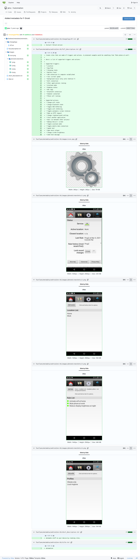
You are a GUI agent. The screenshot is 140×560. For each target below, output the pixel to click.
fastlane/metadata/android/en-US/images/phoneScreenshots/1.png (61, 195)
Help (18, 2)
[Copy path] (77, 39)
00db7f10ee (130, 28)
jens (9, 8)
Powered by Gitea (8, 558)
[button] (107, 8)
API (137, 558)
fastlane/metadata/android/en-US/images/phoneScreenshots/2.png (61, 279)
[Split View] (130, 34)
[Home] (4, 2)
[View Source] (127, 139)
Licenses (130, 558)
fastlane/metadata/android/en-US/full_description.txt (57, 49)
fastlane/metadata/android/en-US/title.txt (52, 542)
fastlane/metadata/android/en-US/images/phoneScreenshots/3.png (61, 364)
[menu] (134, 34)
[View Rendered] (130, 139)
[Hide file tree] (4, 35)
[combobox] (125, 34)
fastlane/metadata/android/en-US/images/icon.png (55, 139)
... (6, 23)
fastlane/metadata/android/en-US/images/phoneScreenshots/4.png (61, 448)
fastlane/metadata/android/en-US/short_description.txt (57, 532)
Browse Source (128, 18)
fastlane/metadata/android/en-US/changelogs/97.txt (56, 39)
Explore (11, 2)
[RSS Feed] (100, 8)
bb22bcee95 (114, 28)
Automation (18, 8)
